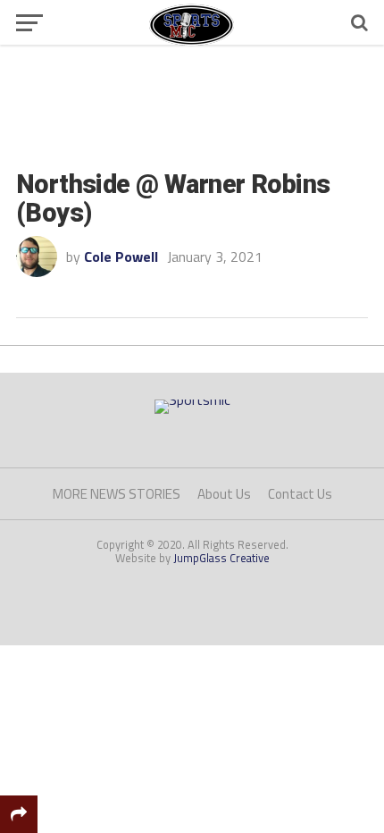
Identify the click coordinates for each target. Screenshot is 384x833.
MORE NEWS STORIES (116, 494)
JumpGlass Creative (221, 558)
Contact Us (300, 494)
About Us (224, 494)
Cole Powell (121, 256)
